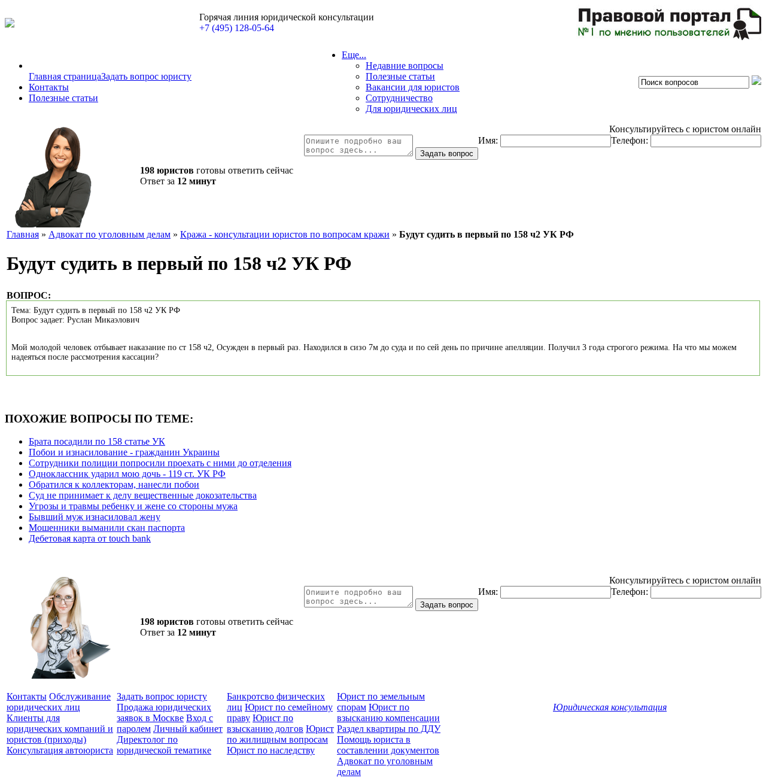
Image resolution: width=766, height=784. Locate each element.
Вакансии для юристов (413, 87)
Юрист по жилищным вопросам (280, 734)
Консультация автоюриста (60, 750)
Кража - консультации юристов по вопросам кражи (285, 234)
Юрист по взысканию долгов (265, 723)
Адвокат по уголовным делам (109, 234)
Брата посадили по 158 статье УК (97, 441)
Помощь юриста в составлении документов (388, 744)
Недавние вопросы (404, 65)
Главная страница (65, 76)
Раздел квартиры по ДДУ (388, 729)
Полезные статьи (63, 98)
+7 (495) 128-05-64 (236, 28)
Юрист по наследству (271, 750)
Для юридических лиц (411, 109)
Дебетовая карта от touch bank (90, 538)
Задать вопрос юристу (146, 76)
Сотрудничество (399, 98)
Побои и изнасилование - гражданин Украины (124, 452)
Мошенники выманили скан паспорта (107, 527)
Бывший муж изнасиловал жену (94, 517)
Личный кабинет (188, 729)
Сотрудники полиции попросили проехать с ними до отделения (160, 463)
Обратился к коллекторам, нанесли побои (114, 484)
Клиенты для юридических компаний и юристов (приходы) (60, 729)
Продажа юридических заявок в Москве (164, 712)
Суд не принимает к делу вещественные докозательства (143, 495)
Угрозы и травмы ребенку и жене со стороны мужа (133, 506)
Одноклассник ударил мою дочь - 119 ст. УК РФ (127, 474)
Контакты (49, 87)
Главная (23, 234)
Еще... (354, 55)
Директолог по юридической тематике (164, 744)
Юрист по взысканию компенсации (388, 712)
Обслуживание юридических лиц (59, 701)
